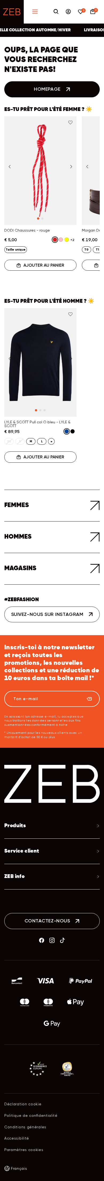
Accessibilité (16, 1138)
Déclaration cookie (23, 1104)
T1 (97, 249)
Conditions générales (25, 1127)
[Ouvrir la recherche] (56, 12)
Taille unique (16, 249)
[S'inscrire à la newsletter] (89, 699)
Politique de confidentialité (31, 1115)
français (19, 1168)
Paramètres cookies (23, 1150)
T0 (86, 249)
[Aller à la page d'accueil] (12, 12)
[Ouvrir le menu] (35, 12)
